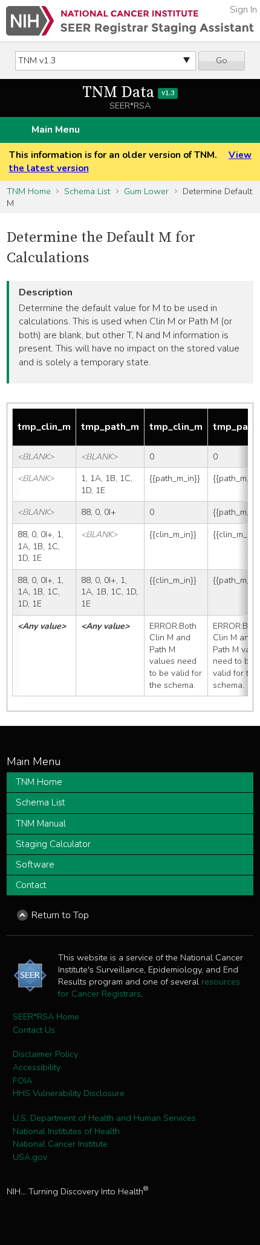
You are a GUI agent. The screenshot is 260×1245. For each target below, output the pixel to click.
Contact (31, 885)
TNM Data (128, 92)
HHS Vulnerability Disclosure (69, 1093)
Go (221, 60)
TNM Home (29, 191)
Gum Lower (146, 191)
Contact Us (34, 1030)
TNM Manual (41, 824)
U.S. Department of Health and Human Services (104, 1118)
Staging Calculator (53, 844)
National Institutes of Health (66, 1131)
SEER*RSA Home (46, 1016)
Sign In (243, 9)
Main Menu (55, 129)
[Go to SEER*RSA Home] (130, 21)
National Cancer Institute (60, 1144)
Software (35, 865)
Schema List (87, 191)
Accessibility (36, 1067)
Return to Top (60, 915)
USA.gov (30, 1157)
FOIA (22, 1080)
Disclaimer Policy (45, 1054)
